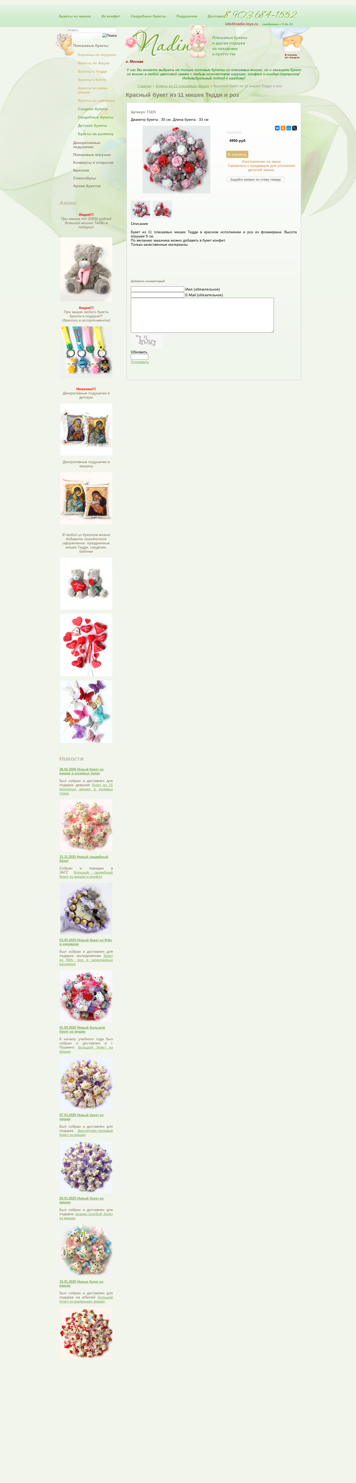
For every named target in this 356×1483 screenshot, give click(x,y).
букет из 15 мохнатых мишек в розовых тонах (86, 789)
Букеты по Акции (93, 63)
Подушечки (186, 16)
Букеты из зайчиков (96, 100)
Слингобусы (84, 178)
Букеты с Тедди (92, 71)
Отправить (140, 362)
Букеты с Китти (92, 80)
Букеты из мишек (75, 16)
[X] (294, 128)
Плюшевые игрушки (92, 155)
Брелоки (81, 170)
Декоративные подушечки (86, 145)
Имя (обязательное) (202, 289)
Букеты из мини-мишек (93, 90)
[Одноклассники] (283, 128)
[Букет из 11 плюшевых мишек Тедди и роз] (176, 192)
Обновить (139, 352)
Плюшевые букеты (90, 45)
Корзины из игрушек (97, 55)
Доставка (216, 16)
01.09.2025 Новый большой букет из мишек (82, 1029)
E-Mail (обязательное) (204, 295)
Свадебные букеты (148, 16)
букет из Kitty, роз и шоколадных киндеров (86, 960)
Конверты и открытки (93, 162)
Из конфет (110, 16)
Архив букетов (87, 186)
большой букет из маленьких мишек (86, 1299)
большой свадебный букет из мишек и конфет (86, 874)
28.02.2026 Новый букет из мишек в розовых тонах (81, 771)
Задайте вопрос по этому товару (255, 179)
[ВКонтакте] (277, 128)
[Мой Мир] (288, 128)
